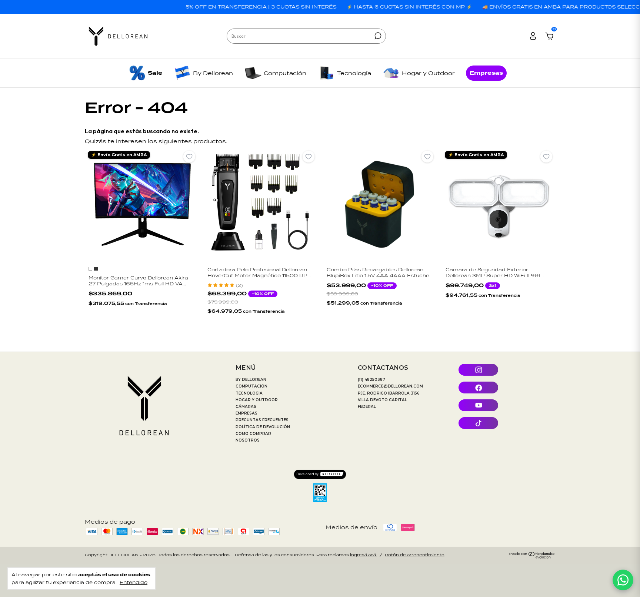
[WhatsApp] (623, 580)
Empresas (486, 73)
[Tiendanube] (532, 556)
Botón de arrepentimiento (414, 554)
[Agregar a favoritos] (189, 156)
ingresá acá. (363, 554)
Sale (155, 73)
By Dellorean (213, 73)
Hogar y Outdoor (428, 73)
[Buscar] (377, 35)
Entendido (133, 582)
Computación (285, 73)
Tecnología (354, 73)
